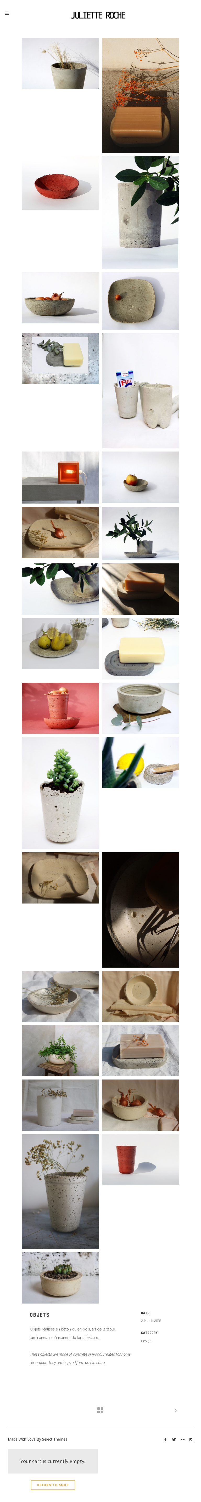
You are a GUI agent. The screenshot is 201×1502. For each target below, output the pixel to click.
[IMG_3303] (60, 1278)
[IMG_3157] (60, 1050)
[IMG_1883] (140, 1050)
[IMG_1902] (60, 996)
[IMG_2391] (140, 996)
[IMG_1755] (140, 589)
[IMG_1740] (140, 910)
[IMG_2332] (60, 532)
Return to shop (53, 1485)
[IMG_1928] (60, 1105)
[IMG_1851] (60, 1191)
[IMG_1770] (140, 95)
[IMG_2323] (60, 878)
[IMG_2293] (140, 1105)
